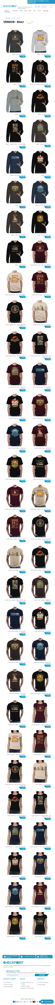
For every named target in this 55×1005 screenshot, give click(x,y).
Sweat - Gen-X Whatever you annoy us (40, 84)
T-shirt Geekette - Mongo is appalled (15, 847)
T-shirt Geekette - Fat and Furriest (15, 754)
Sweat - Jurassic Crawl (44, 114)
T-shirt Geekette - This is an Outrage (41, 906)
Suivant (51, 26)
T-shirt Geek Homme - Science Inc (16, 662)
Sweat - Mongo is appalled (43, 144)
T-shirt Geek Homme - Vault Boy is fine (40, 693)
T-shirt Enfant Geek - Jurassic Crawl (15, 356)
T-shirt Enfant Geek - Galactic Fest (41, 295)
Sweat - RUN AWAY (46, 175)
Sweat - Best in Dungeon (18, 54)
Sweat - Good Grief (20, 114)
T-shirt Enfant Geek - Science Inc (42, 418)
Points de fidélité (8, 986)
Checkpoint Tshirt (31, 999)
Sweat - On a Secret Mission (17, 175)
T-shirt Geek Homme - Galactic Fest (15, 539)
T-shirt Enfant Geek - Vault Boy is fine (15, 479)
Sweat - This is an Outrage (18, 235)
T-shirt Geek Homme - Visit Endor (16, 724)
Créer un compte (9, 984)
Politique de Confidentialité (28, 988)
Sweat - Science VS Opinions (43, 205)
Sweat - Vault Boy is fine (44, 235)
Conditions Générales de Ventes (27, 983)
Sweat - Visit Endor (20, 265)
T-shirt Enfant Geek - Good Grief (42, 324)
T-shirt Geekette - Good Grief (43, 784)
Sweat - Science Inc (20, 205)
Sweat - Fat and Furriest (44, 54)
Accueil (7, 18)
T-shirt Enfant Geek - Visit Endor (42, 479)
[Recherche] (50, 7)
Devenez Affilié (41, 984)
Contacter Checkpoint (43, 982)
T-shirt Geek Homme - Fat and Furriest (40, 509)
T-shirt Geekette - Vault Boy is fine (16, 936)
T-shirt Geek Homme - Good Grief (16, 570)
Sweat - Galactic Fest (19, 84)
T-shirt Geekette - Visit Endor (42, 936)
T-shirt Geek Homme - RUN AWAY (42, 631)
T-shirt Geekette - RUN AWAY (18, 876)
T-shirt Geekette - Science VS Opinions (14, 906)
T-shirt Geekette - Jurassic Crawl (16, 815)
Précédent (46, 26)
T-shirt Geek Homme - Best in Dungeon (15, 509)
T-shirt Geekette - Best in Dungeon (41, 724)
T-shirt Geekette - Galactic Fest (42, 754)
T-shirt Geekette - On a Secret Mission (40, 847)
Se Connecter (8, 982)
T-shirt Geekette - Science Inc (42, 876)
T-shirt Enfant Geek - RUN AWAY (17, 418)
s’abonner (42, 975)
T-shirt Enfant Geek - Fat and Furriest (15, 295)
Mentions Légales (26, 986)
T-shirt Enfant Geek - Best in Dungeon (40, 265)
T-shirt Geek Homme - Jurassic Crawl (41, 570)
